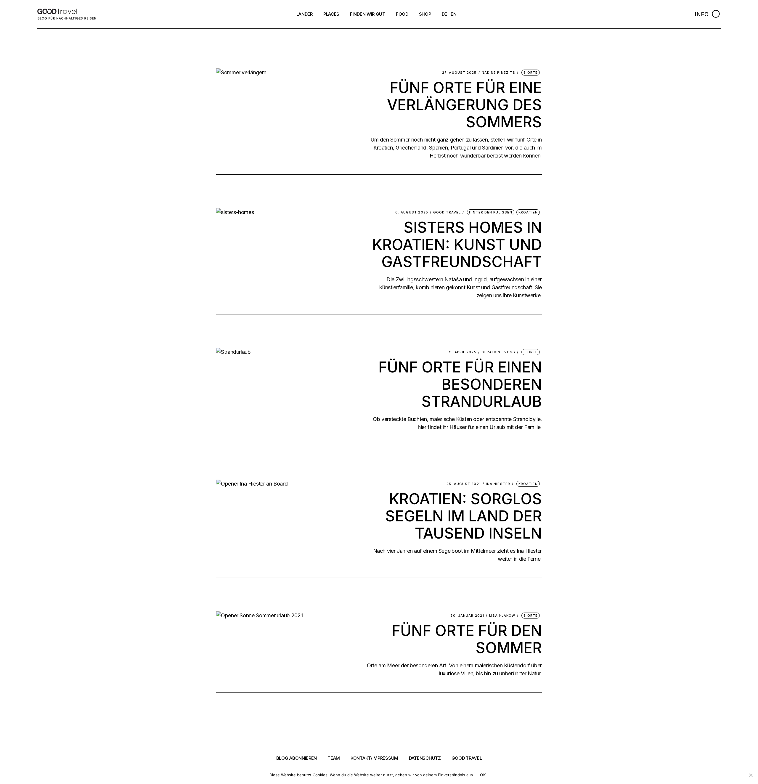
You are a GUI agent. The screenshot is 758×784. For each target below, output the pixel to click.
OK (483, 774)
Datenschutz (425, 758)
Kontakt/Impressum (374, 758)
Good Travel (447, 212)
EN (453, 14)
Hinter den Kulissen (490, 212)
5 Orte (530, 72)
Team (333, 758)
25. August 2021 (464, 484)
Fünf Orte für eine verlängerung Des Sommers (464, 105)
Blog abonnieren (296, 758)
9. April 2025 (462, 352)
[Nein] (751, 775)
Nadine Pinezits (498, 72)
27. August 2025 (459, 72)
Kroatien (528, 212)
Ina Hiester (498, 484)
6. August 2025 (411, 212)
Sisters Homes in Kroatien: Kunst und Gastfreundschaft (457, 245)
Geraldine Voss (498, 352)
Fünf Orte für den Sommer (467, 639)
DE (444, 14)
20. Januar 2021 (467, 615)
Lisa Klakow (502, 615)
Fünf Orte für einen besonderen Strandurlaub (460, 384)
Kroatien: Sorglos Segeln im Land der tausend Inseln (463, 516)
